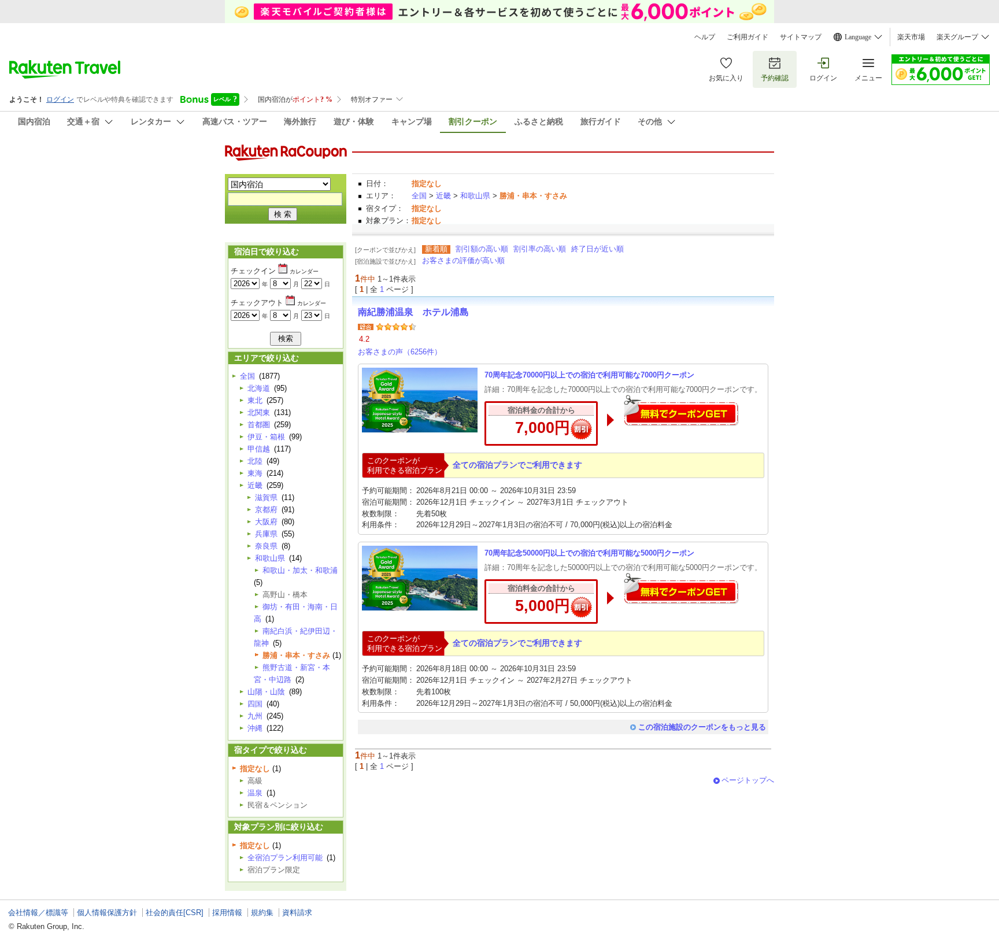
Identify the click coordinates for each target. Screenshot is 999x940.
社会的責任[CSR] (175, 912)
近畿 (443, 195)
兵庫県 (266, 534)
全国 (419, 195)
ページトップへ (748, 780)
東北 (254, 400)
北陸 (254, 461)
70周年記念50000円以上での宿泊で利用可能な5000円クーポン (589, 553)
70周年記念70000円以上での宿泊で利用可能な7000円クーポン (589, 375)
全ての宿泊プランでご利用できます (517, 464)
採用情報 (227, 912)
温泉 (254, 793)
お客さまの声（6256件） (400, 351)
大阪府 (266, 521)
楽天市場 (911, 37)
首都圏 (258, 424)
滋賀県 (266, 497)
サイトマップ (801, 37)
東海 (254, 473)
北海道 (258, 388)
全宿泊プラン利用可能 (285, 857)
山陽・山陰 (266, 691)
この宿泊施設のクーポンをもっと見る (702, 727)
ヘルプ (704, 37)
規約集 (262, 912)
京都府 (266, 509)
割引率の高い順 (539, 249)
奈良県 (266, 546)
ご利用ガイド (747, 37)
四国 (254, 704)
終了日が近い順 (597, 249)
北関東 (258, 412)
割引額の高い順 (482, 249)
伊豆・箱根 (266, 436)
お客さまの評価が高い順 (463, 260)
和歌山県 (475, 195)
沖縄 (254, 728)
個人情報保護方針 (107, 912)
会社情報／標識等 (38, 912)
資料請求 (297, 912)
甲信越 (258, 449)
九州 (254, 716)
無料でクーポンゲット (681, 410)
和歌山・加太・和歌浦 (300, 570)
